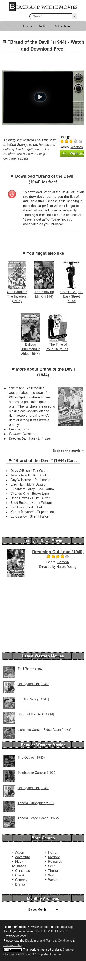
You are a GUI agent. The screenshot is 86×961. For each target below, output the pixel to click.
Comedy (63, 562)
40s (26, 429)
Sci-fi (51, 866)
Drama (20, 884)
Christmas (22, 870)
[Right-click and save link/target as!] (12, 195)
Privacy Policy (12, 945)
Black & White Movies (50, 931)
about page (67, 926)
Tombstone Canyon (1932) (37, 772)
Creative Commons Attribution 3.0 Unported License (38, 951)
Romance (55, 861)
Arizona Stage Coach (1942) (38, 818)
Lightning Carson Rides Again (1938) (44, 729)
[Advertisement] (44, 61)
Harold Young (66, 566)
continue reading (15, 158)
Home (27, 26)
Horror (53, 852)
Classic (20, 875)
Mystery (54, 856)
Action (43, 26)
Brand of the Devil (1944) (36, 714)
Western (77, 146)
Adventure (62, 26)
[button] (40, 97)
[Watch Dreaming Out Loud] (16, 562)
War (51, 875)
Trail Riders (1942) (31, 668)
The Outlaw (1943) (31, 757)
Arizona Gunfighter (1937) (36, 803)
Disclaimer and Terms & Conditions (48, 940)
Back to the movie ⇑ (68, 450)
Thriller (53, 870)
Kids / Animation (19, 863)
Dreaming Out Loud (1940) (58, 552)
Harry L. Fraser (40, 438)
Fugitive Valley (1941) (33, 699)
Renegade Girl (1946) (33, 683)
